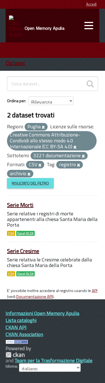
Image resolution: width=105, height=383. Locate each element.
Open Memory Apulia (44, 28)
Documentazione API (34, 296)
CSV (11, 233)
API (94, 291)
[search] (90, 83)
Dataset (15, 62)
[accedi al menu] (88, 25)
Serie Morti (20, 204)
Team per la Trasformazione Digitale (53, 360)
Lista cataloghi (21, 320)
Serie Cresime (23, 251)
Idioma (11, 366)
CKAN (15, 355)
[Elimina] (43, 127)
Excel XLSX (25, 233)
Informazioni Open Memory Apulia (42, 313)
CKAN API (16, 327)
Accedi (91, 4)
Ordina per (16, 101)
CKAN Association (24, 334)
